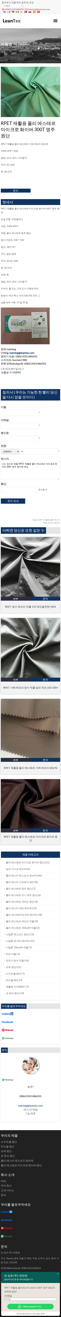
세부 (15, 598)
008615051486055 (14, 9)
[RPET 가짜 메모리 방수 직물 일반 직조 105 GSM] (30, 676)
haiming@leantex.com (39, 9)
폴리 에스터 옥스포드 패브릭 (21, 875)
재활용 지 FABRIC (51, 48)
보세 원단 (11, 967)
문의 (15, 190)
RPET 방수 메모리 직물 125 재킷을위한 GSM (30, 606)
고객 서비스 (7, 1190)
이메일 (8, 1295)
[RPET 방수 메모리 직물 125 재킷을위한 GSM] (30, 595)
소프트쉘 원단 (13, 973)
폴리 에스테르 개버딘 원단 (20, 901)
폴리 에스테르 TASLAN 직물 (21, 927)
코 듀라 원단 (12, 993)
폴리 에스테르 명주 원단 (19, 888)
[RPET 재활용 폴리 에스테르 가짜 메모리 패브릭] (30, 756)
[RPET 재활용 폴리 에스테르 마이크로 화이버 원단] (30, 827)
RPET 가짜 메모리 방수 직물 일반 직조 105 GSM (30, 687)
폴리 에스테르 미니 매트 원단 (21, 895)
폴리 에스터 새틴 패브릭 (19, 908)
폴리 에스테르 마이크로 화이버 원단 (25, 862)
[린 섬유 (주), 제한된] (11, 24)
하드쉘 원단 (12, 980)
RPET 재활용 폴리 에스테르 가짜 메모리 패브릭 (30, 767)
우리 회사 (6, 1185)
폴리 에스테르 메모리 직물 (20, 921)
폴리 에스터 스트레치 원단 (20, 882)
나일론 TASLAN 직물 (17, 947)
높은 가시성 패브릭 (16, 868)
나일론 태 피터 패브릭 (17, 940)
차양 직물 (11, 953)
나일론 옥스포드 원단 (17, 934)
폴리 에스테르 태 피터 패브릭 (21, 914)
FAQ (3, 1180)
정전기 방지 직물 (15, 960)
